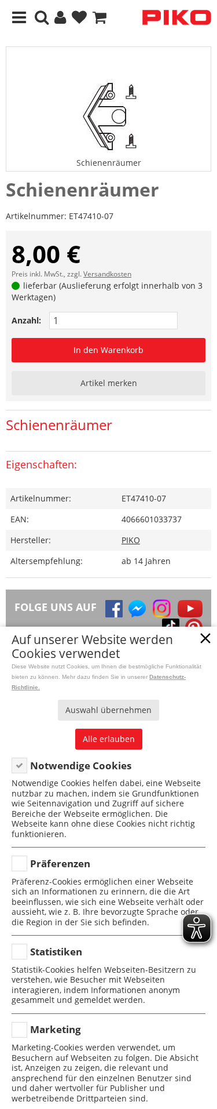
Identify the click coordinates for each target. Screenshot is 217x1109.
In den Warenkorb (108, 349)
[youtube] (190, 608)
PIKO (131, 540)
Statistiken (56, 951)
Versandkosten (107, 274)
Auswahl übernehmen (108, 709)
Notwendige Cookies (80, 765)
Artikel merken (108, 382)
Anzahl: (26, 320)
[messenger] (137, 608)
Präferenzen (60, 863)
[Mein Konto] (60, 17)
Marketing (55, 1029)
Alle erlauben (109, 738)
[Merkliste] (79, 17)
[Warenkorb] (99, 17)
